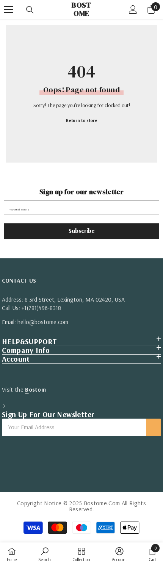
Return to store (81, 120)
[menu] (8, 9)
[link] (45, 554)
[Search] (29, 9)
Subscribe (82, 230)
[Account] (133, 9)
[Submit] (153, 427)
